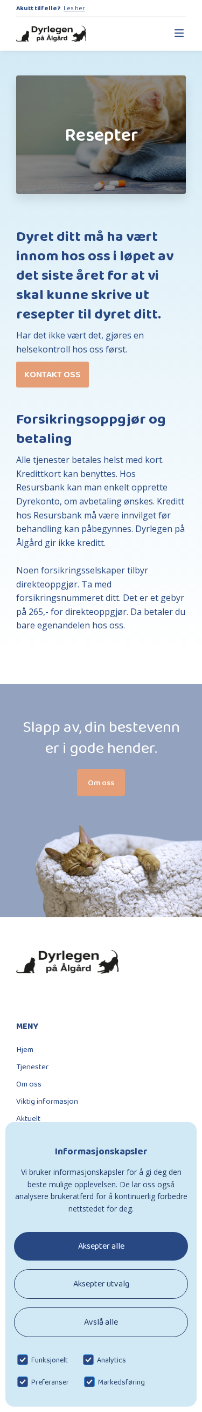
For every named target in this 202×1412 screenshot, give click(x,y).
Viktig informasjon (47, 1101)
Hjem (24, 1049)
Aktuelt (28, 1118)
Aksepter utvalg (101, 1283)
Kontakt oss (52, 374)
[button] (174, 33)
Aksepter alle (101, 1246)
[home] (51, 33)
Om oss (28, 1084)
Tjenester (32, 1066)
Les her (74, 8)
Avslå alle (101, 1322)
